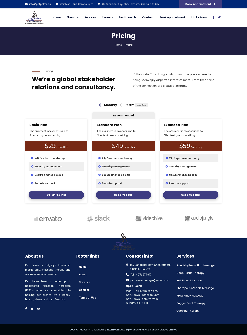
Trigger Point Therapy (190, 303)
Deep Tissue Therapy (190, 273)
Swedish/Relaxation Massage (195, 265)
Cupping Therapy (187, 311)
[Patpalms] (34, 17)
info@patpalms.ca (40, 4)
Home (118, 45)
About (83, 274)
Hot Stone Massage (189, 280)
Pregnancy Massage (189, 296)
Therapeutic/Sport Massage (195, 288)
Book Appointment (198, 4)
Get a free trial (56, 195)
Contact (84, 289)
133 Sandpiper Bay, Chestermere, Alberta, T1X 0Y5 (130, 4)
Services (84, 282)
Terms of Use (87, 297)
